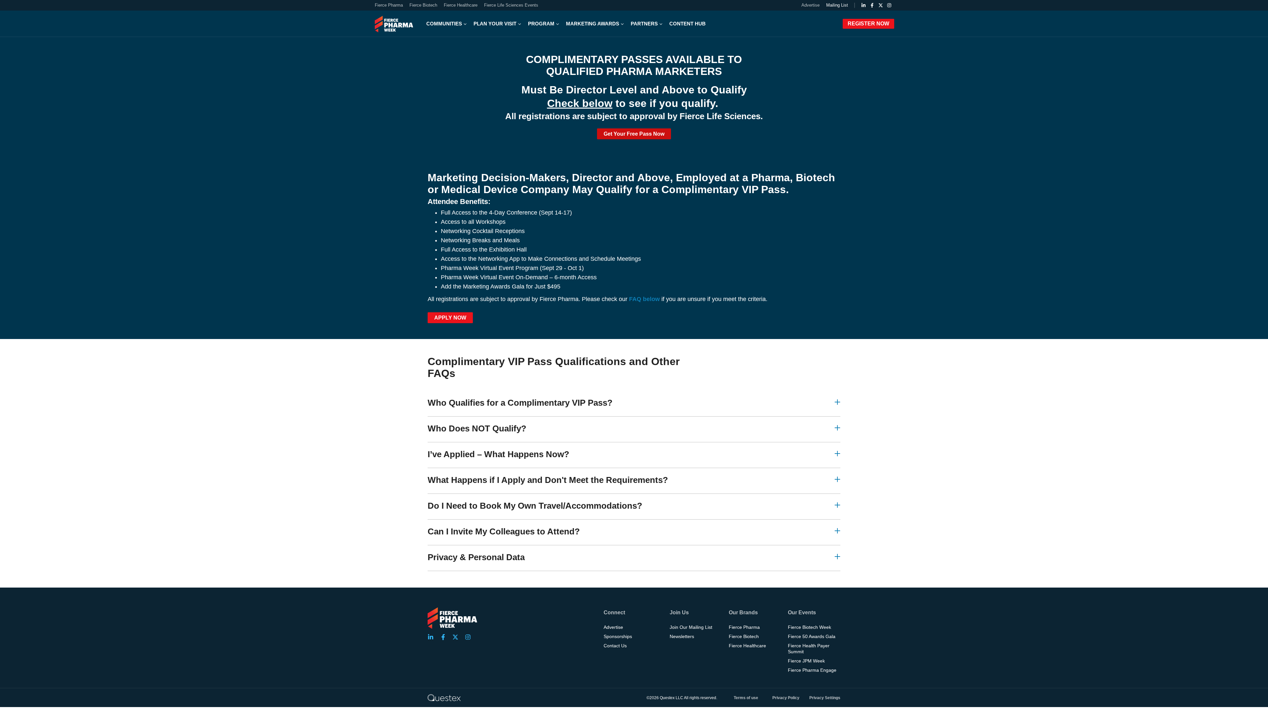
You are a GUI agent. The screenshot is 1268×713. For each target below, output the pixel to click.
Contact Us (615, 645)
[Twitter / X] (880, 5)
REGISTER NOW (868, 23)
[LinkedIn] (863, 5)
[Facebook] (872, 5)
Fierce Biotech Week (809, 627)
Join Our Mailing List (691, 627)
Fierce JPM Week (806, 660)
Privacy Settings (824, 698)
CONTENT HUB (687, 23)
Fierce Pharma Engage (812, 670)
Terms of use (746, 698)
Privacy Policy (785, 698)
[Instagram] (889, 5)
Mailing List (837, 5)
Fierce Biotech (423, 5)
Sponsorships (618, 636)
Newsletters (682, 636)
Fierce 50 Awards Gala (811, 636)
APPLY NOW (450, 318)
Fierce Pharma (389, 5)
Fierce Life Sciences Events (511, 5)
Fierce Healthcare (460, 5)
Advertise (810, 5)
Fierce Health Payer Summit (808, 648)
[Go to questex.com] (444, 697)
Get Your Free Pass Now (634, 134)
